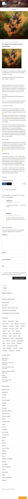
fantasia (4, 331)
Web (3, 266)
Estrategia (4, 403)
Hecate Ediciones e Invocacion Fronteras (10, 313)
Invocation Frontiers (6, 421)
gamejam (18, 331)
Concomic (17, 323)
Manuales (4, 437)
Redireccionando (5, 302)
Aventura (5, 321)
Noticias (6, 189)
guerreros (5, 336)
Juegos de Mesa (19, 338)
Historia (15, 336)
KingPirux (15, 42)
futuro (13, 331)
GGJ (10, 333)
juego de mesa (6, 338)
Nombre (4, 252)
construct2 (5, 326)
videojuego (5, 350)
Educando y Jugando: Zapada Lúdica (10, 307)
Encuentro (11, 328)
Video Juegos (5, 472)
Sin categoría (12, 189)
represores (19, 343)
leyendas (13, 340)
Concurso (23, 323)
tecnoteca (15, 348)
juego (19, 336)
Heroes (10, 336)
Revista (3, 456)
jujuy (4, 340)
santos (4, 345)
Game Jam (5, 333)
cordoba (17, 326)
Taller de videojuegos (7, 348)
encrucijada (5, 328)
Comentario (5, 234)
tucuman (21, 348)
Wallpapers (4, 480)
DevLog (3, 397)
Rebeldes (4, 450)
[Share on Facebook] (4, 183)
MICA (4, 343)
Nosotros (4, 442)
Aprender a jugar (5, 389)
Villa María (18, 350)
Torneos (3, 469)
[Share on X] (9, 183)
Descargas (4, 395)
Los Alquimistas (5, 434)
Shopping (4, 461)
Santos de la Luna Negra (12, 345)
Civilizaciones (5, 392)
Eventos (3, 405)
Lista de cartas (20, 340)
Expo (21, 328)
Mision (3, 440)
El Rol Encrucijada (6, 400)
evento (16, 328)
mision (8, 343)
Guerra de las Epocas (6, 410)
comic (11, 323)
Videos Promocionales (7, 477)
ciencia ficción (6, 323)
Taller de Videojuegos (6, 466)
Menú (14, 9)
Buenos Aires (11, 321)
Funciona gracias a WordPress (8, 489)
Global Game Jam (17, 333)
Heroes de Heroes (6, 413)
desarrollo (23, 326)
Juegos (12, 338)
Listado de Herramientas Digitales (9, 310)
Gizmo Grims (5, 305)
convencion (11, 326)
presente (13, 343)
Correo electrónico (6, 259)
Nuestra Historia (5, 448)
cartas (17, 321)
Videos (3, 474)
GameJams (4, 408)
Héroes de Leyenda (6, 416)
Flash (9, 331)
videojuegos (11, 350)
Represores (4, 453)
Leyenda (8, 340)
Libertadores (4, 429)
